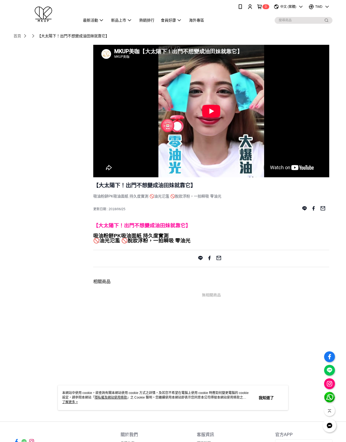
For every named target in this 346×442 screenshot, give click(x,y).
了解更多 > (70, 402)
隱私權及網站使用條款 (111, 397)
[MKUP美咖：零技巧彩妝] (44, 14)
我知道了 (266, 398)
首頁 (17, 36)
